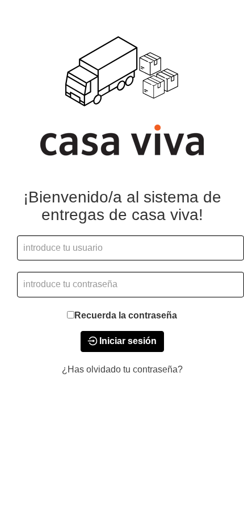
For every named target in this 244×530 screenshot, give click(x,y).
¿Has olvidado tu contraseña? (122, 369)
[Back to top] (203, 489)
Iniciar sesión (127, 341)
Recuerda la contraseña (125, 315)
